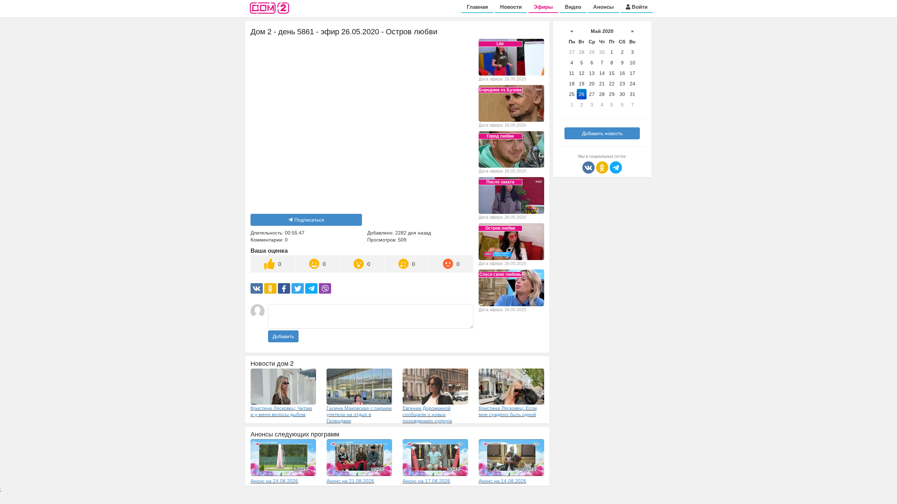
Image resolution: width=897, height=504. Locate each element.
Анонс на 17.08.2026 (426, 481)
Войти (639, 7)
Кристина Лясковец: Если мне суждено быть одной (508, 411)
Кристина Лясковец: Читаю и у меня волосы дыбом (281, 411)
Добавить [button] (283, 336)
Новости (511, 7)
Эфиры (543, 7)
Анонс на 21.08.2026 (350, 481)
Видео (573, 7)
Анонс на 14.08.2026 (502, 481)
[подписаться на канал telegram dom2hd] (616, 167)
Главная (477, 7)
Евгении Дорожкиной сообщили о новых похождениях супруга (427, 414)
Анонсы (603, 7)
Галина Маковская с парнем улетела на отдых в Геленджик (359, 414)
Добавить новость (602, 133)
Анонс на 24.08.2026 (274, 481)
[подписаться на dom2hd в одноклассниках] (603, 167)
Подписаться (309, 220)
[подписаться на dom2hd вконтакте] (589, 167)
